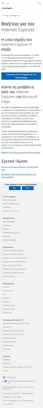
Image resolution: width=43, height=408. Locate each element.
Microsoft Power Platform (10, 342)
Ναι (15, 188)
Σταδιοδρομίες (7, 359)
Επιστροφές (6, 229)
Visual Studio (6, 349)
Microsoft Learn (7, 327)
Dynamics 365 (7, 298)
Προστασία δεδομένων (28, 393)
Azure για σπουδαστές (9, 276)
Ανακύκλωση (6, 236)
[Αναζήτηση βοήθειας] (8, 3)
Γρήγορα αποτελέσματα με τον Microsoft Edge (21, 76)
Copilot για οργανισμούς (10, 200)
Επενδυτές (6, 371)
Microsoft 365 (6, 207)
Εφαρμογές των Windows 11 (11, 211)
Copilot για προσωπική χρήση (11, 203)
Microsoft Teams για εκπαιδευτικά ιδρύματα (15, 258)
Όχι (27, 188)
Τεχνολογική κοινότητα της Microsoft (13, 334)
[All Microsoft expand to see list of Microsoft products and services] (3, 3)
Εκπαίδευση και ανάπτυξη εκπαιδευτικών (14, 269)
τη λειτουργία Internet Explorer (14, 66)
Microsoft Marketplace (9, 338)
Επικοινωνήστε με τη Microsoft (11, 393)
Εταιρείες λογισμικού (8, 345)
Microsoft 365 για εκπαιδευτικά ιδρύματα (14, 261)
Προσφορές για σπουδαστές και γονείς (14, 272)
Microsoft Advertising (9, 305)
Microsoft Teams (7, 313)
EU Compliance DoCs (27, 400)
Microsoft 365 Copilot (9, 309)
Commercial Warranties (9, 240)
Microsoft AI (6, 287)
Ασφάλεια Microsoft (8, 290)
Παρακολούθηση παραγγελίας (11, 232)
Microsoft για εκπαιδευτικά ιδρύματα (13, 250)
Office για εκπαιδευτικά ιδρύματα (12, 265)
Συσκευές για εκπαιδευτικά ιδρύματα (13, 254)
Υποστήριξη (7, 8)
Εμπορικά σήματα (16, 397)
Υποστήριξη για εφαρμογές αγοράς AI (13, 330)
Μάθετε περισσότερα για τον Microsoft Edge (20, 152)
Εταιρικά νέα (6, 363)
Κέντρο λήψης (6, 225)
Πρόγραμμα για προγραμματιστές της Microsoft (16, 323)
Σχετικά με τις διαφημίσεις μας (11, 400)
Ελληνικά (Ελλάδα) (11, 377)
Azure (4, 294)
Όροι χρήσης (6, 397)
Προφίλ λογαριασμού (9, 221)
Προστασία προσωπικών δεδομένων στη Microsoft (17, 367)
